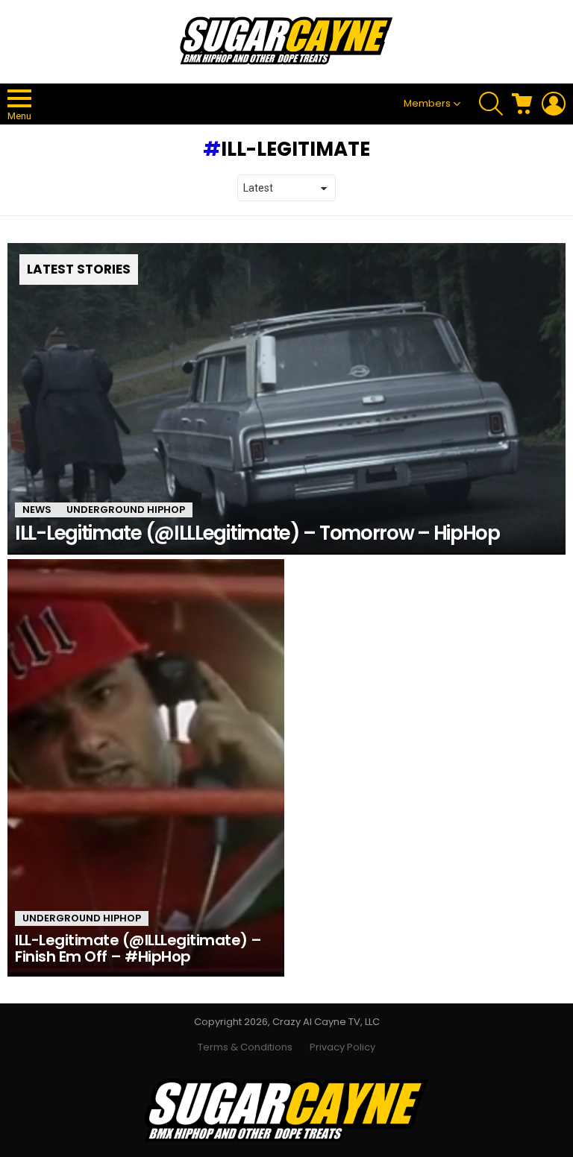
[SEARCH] (491, 103)
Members (427, 103)
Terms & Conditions (245, 1047)
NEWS (36, 509)
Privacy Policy (342, 1047)
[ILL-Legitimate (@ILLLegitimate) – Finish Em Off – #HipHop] (145, 768)
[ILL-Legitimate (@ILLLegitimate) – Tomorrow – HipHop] (286, 399)
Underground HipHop (125, 509)
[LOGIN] (554, 103)
